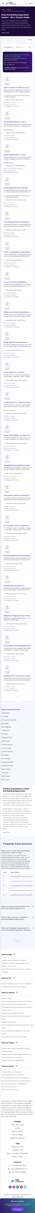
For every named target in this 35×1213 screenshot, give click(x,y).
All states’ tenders (6, 960)
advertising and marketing (8, 1078)
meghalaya (4, 966)
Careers (17, 1128)
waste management (6, 1075)
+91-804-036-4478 (19, 1165)
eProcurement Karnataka (9, 720)
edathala (6, 986)
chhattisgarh (4, 972)
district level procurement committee (11, 1001)
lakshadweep (16, 960)
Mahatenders (5, 713)
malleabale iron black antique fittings (11, 1054)
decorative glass (5, 1048)
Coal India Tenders (7, 751)
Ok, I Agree (17, 1209)
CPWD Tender (5, 741)
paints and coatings (18, 1075)
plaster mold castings (7, 1051)
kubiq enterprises (26, 1001)
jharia (16, 983)
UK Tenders (4, 772)
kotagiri (23, 986)
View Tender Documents (16, 168)
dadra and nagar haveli (22, 963)
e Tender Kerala (6, 748)
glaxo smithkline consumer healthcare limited (13, 1036)
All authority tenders (6, 998)
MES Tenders (5, 779)
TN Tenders (5, 755)
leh (2, 986)
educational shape (6, 1060)
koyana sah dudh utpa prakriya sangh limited (13, 1004)
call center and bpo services (9, 1083)
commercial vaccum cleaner (14, 1057)
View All (17, 941)
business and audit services (8, 1086)
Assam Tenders (6, 769)
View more (5, 33)
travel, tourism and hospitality (9, 1089)
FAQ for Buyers (17, 1131)
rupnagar (3, 983)
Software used (17, 1150)
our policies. (24, 1205)
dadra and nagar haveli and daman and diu (13, 969)
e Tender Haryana (6, 744)
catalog (3, 1057)
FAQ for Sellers (17, 1135)
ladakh (28, 969)
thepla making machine (23, 1048)
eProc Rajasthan (6, 727)
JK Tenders (4, 716)
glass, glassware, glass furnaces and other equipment (15, 1081)
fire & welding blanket (18, 1060)
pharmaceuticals (17, 1072)
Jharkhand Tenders (7, 765)
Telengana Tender (6, 737)
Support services (17, 1147)
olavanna (21, 983)
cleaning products (23, 1083)
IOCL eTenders (5, 758)
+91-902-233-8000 (19, 1172)
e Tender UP (5, 730)
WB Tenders (5, 723)
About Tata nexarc (17, 1125)
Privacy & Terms (17, 1157)
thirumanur (13, 986)
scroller (13, 1048)
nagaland (23, 960)
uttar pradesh (12, 966)
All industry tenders (6, 1072)
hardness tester (26, 1054)
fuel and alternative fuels (23, 1078)
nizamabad (11, 983)
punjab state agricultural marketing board (12, 1013)
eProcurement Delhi (7, 762)
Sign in (31, 3)
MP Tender (4, 734)
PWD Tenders (5, 776)
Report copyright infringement (17, 1153)
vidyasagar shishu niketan (8, 1022)
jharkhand (12, 963)
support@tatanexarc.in (19, 1169)
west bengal (4, 963)
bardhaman (28, 983)
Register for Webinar (17, 1138)
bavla (18, 986)
